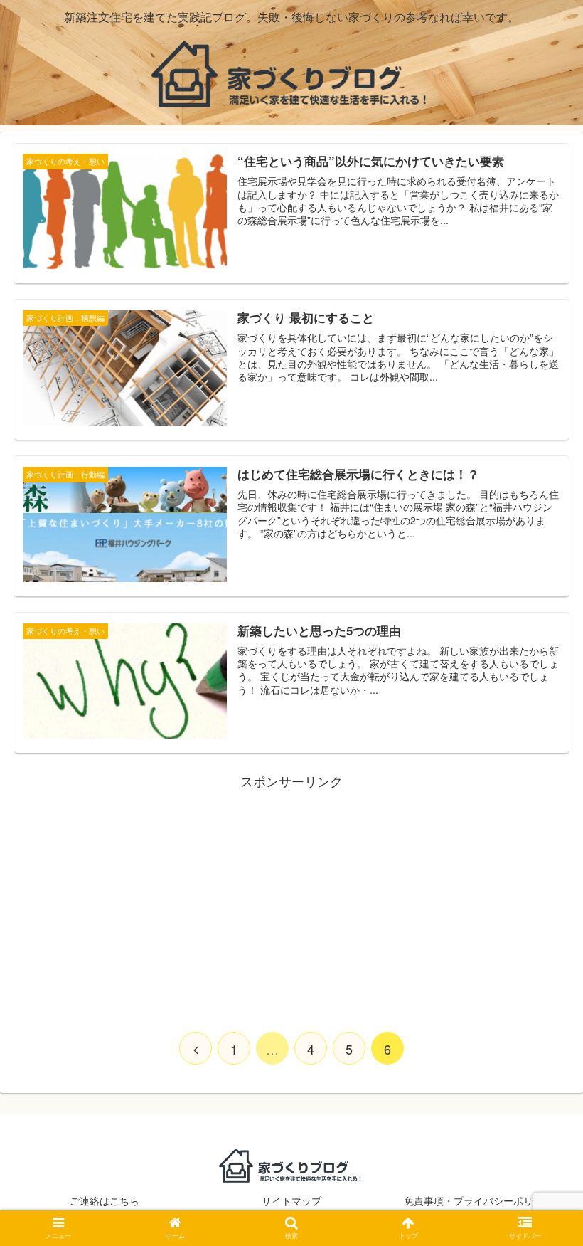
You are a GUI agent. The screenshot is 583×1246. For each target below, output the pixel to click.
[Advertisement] (291, 891)
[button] (539, 1194)
